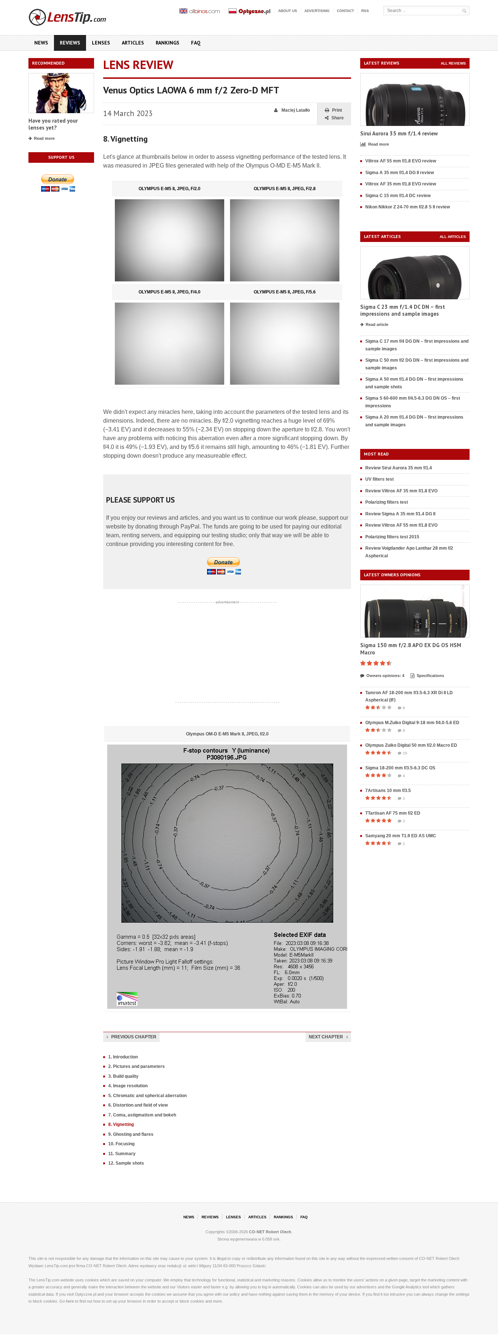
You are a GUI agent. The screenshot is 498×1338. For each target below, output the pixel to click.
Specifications (430, 675)
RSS (365, 11)
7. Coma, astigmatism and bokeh (142, 1115)
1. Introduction (123, 1057)
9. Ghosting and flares (130, 1134)
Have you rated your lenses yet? (53, 124)
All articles (453, 237)
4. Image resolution (128, 1085)
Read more (44, 138)
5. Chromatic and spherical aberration (147, 1095)
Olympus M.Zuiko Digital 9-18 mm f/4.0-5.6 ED (412, 722)
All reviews (453, 63)
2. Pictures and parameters (136, 1066)
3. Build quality (123, 1076)
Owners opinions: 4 (385, 675)
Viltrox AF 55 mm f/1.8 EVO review (400, 161)
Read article (377, 324)
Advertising (317, 11)
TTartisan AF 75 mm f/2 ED (392, 813)
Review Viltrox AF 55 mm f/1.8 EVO (401, 525)
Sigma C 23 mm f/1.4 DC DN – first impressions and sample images (402, 310)
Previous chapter (133, 1036)
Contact (345, 11)
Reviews (70, 42)
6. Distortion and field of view (138, 1105)
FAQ (196, 42)
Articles (133, 42)
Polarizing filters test (386, 502)
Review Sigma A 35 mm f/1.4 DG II (400, 513)
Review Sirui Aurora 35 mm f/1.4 (398, 467)
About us (287, 11)
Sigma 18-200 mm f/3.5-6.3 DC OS (400, 767)
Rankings (167, 42)
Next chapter (326, 1036)
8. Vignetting (121, 1124)
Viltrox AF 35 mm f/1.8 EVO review (400, 184)
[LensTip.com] (77, 15)
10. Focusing (121, 1143)
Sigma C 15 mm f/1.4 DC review (398, 195)
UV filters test (379, 479)
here (70, 1301)
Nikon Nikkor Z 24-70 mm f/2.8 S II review (407, 206)
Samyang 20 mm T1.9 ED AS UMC (400, 835)
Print (337, 110)
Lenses (101, 42)
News (41, 42)
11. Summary (122, 1153)
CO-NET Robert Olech (270, 1232)
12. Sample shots (126, 1163)
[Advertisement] (227, 652)
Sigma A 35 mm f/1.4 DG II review (399, 172)
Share (337, 117)
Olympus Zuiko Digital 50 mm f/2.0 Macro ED (411, 745)
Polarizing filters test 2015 (392, 536)
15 (405, 753)
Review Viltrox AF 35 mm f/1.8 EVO (401, 490)
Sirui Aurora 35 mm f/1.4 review (399, 133)
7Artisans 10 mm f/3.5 (388, 790)
